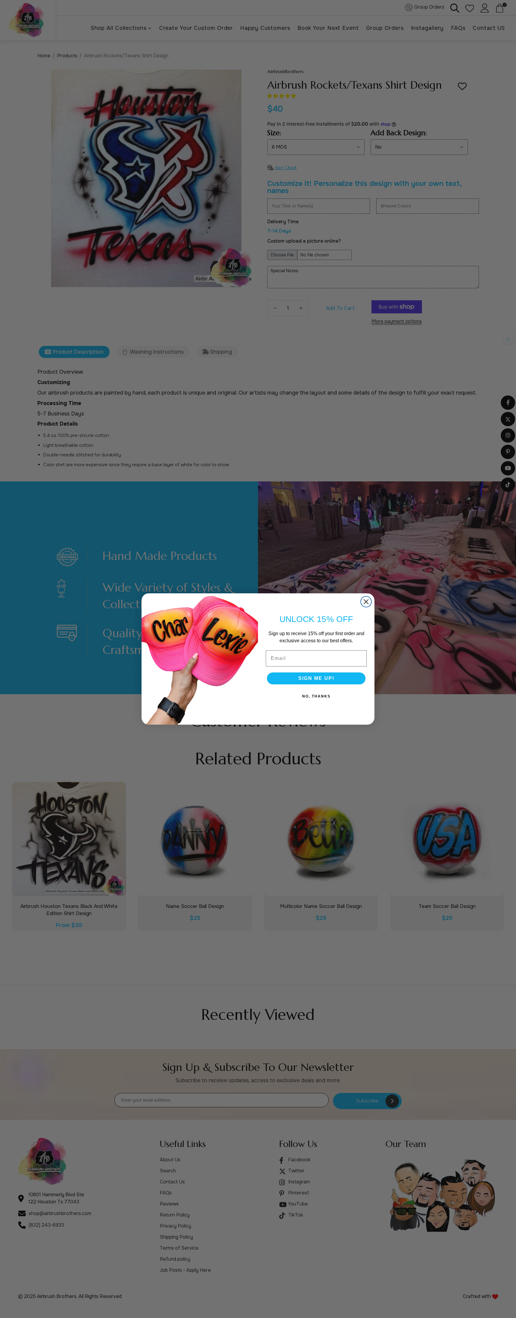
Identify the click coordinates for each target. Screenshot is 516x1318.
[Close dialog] (366, 601)
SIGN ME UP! (316, 678)
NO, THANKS (316, 696)
